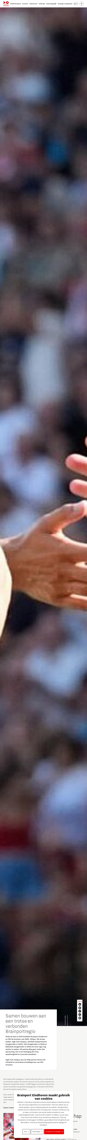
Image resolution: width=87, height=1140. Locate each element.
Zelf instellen (36, 1131)
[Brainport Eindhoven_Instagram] (79, 1014)
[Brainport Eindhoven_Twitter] (79, 1007)
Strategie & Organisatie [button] (65, 4)
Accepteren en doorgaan (53, 1131)
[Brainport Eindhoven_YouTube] (79, 1018)
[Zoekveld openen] (82, 4)
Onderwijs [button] (42, 4)
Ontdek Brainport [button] (15, 4)
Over (25, 1131)
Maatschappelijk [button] (51, 4)
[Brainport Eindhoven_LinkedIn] (79, 1004)
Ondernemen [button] (33, 4)
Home (6, 1008)
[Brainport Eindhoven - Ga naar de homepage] (6, 3)
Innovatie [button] (25, 4)
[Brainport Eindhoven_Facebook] (79, 1011)
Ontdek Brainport (14, 1008)
